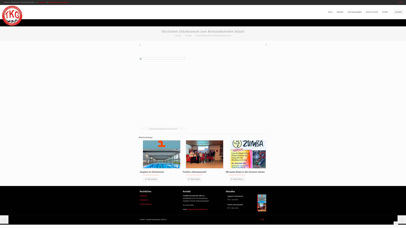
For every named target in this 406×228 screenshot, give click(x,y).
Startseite (178, 35)
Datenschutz (144, 200)
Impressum (143, 196)
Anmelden (398, 12)
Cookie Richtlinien (145, 204)
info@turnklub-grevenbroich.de (58, 2)
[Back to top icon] (396, 223)
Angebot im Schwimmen (152, 172)
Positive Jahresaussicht (194, 172)
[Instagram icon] (401, 2)
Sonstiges (188, 35)
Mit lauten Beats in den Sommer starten (245, 172)
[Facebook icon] (399, 2)
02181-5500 (42, 2)
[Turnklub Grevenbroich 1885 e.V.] (12, 15)
